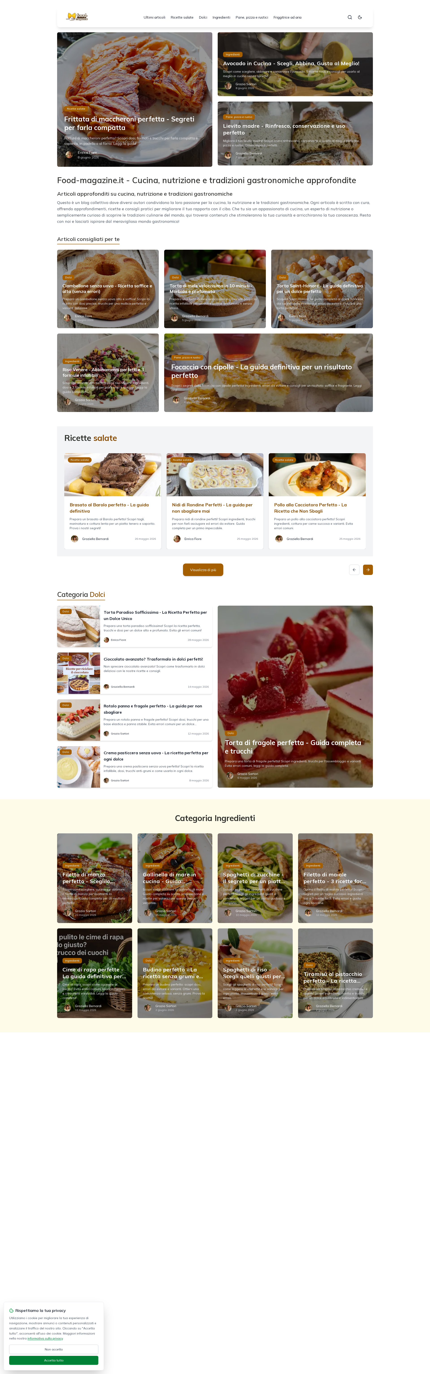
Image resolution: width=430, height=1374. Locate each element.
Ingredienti (221, 17)
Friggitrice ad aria (287, 17)
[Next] (368, 570)
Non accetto (54, 1349)
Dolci (203, 17)
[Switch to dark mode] (360, 17)
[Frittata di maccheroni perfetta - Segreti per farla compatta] (134, 99)
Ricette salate (182, 17)
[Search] (349, 17)
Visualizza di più (203, 570)
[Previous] (354, 570)
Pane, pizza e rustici (252, 17)
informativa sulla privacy (45, 1338)
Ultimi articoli (154, 17)
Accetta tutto (54, 1360)
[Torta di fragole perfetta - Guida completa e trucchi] (295, 697)
